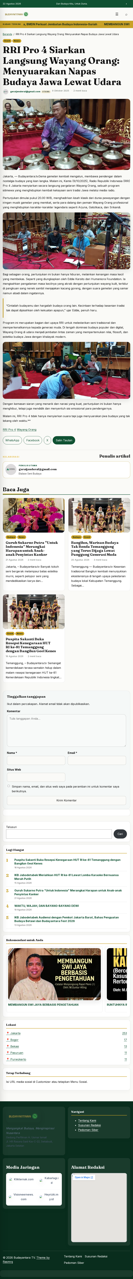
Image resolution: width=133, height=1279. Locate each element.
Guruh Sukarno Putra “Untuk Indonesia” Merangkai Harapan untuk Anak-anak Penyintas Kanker (32, 548)
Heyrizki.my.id (51, 1197)
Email (72, 753)
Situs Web (14, 769)
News (17, 41)
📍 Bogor (66, 1039)
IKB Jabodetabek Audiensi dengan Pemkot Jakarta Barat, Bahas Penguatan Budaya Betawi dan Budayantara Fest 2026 (66, 919)
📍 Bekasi (66, 1046)
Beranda (7, 34)
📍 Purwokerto (66, 1059)
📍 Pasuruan (66, 1052)
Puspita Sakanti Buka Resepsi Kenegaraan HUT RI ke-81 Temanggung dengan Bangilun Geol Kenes (31, 645)
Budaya (11, 537)
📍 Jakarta (66, 1033)
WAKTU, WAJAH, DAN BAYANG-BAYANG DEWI (46, 906)
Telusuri (11, 827)
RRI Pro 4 (9, 429)
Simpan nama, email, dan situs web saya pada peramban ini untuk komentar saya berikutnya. (65, 789)
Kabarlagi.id (52, 1180)
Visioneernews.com (24, 1197)
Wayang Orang (26, 429)
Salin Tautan (64, 440)
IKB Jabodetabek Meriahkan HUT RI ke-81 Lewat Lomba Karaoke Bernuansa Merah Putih (66, 877)
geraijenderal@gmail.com (25, 91)
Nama (12, 753)
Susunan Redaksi (89, 1125)
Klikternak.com (24, 1179)
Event (7, 41)
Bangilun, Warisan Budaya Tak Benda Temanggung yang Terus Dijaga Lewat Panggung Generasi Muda (95, 548)
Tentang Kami (87, 1120)
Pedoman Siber (88, 1130)
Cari (120, 834)
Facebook (32, 440)
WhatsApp (12, 440)
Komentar (13, 711)
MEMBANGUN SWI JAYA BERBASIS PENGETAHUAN (43, 1004)
